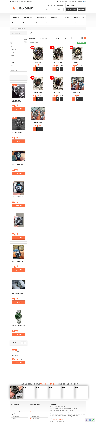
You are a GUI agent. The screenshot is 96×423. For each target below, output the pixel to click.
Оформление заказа (71, 9)
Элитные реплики (41, 22)
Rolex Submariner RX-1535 (18, 325)
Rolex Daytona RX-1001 (17, 293)
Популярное (16, 17)
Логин (17, 1)
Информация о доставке (17, 409)
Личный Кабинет (35, 416)
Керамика (66, 22)
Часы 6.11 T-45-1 (38, 122)
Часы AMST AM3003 (17, 132)
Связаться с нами (15, 416)
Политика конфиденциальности (18, 411)
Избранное (34, 420)
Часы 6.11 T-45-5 (77, 62)
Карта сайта (14, 420)
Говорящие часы (79, 22)
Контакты (14, 406)
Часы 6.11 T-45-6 (58, 62)
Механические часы (28, 22)
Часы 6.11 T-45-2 (77, 92)
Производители (35, 406)
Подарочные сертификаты (37, 409)
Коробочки (54, 17)
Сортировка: (32, 38)
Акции (33, 411)
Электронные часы (79, 17)
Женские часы (41, 17)
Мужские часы (28, 17)
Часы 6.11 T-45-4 (38, 92)
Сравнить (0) (81, 42)
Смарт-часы (54, 22)
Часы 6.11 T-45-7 (38, 62)
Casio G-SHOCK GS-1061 (17, 229)
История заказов (35, 418)
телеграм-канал (47, 383)
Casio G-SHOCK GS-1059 (17, 196)
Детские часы (15, 22)
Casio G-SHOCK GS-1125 (17, 261)
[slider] (11, 41)
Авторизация (81, 9)
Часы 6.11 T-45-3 (58, 92)
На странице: (57, 38)
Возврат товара (15, 418)
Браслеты (66, 17)
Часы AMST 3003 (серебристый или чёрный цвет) (16, 102)
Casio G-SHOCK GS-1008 (17, 164)
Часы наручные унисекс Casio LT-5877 (18, 354)
